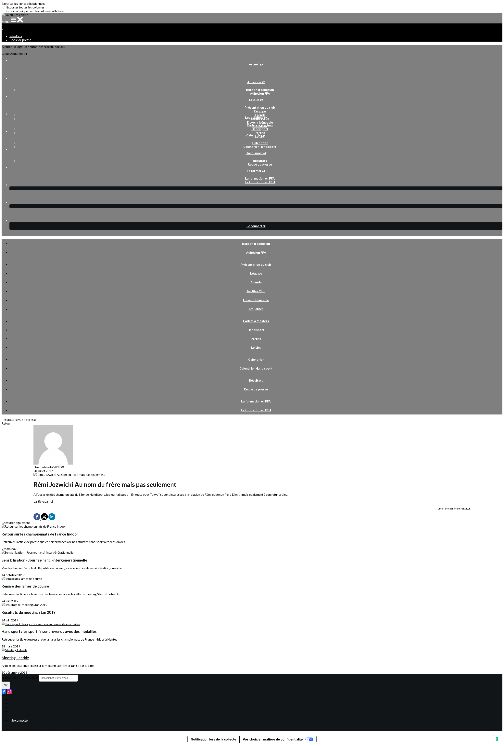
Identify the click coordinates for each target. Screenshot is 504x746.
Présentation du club (260, 107)
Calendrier (260, 143)
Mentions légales (20, 707)
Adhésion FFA (260, 93)
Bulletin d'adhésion (260, 89)
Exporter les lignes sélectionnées (23, 3)
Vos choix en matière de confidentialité (273, 739)
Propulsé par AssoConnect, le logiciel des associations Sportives (52, 729)
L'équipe (260, 111)
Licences (15, 703)
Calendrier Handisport (259, 146)
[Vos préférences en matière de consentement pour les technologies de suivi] (497, 739)
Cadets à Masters (260, 125)
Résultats (15, 36)
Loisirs (256, 347)
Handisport (259, 129)
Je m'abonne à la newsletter (20, 677)
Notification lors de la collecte (213, 739)
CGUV (14, 711)
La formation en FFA (260, 178)
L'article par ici (43, 501)
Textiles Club (255, 291)
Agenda (260, 115)
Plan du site (17, 699)
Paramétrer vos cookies (25, 714)
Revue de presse (20, 40)
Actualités (255, 309)
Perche (260, 132)
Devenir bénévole (260, 122)
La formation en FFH (260, 182)
